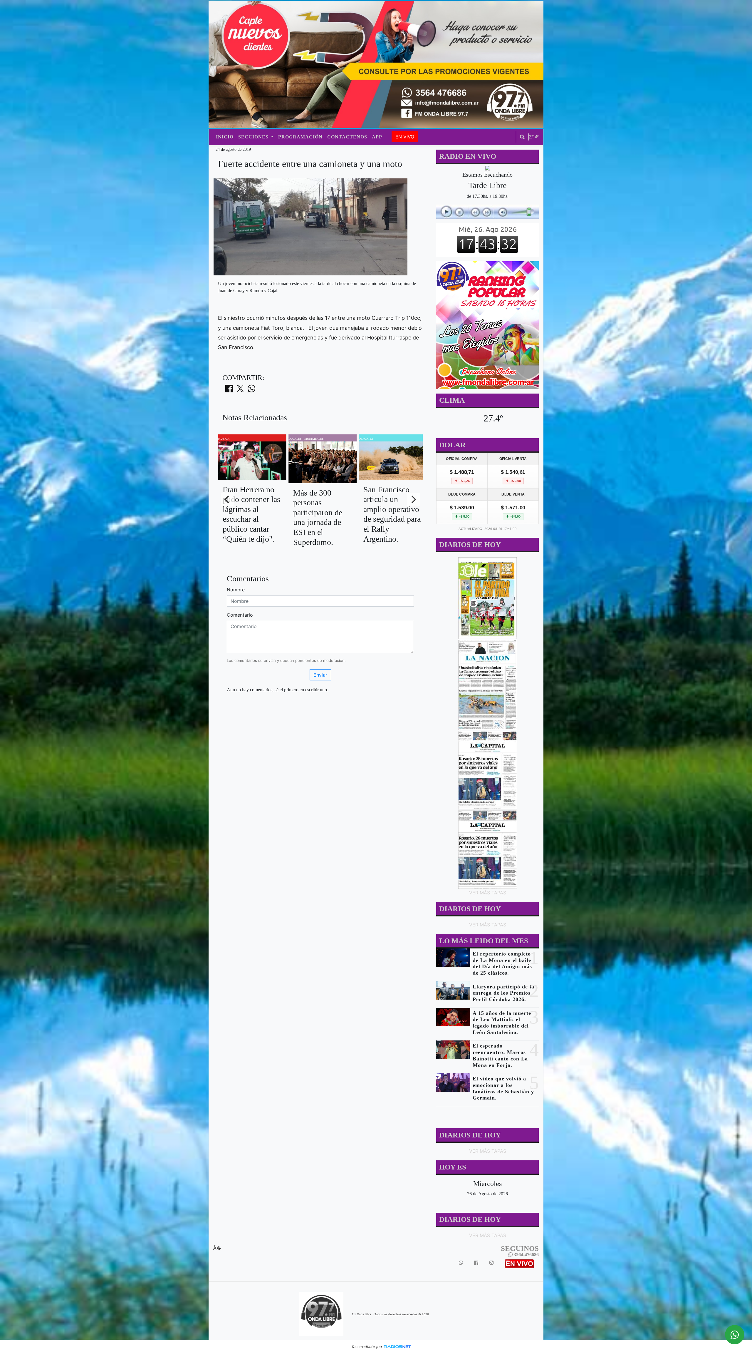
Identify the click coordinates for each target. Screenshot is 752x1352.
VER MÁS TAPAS (487, 893)
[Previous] (227, 499)
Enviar (320, 675)
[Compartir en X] (240, 390)
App (377, 136)
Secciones (254, 136)
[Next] (413, 499)
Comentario (240, 615)
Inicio (225, 136)
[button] (522, 137)
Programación (300, 136)
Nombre (236, 590)
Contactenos (347, 136)
